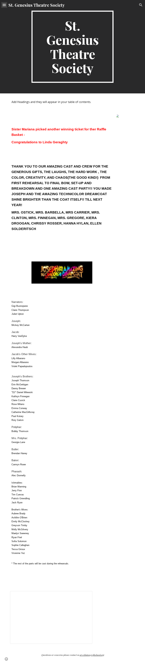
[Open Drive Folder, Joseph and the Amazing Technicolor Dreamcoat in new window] (85, 595)
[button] (4, 5)
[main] (72, 47)
